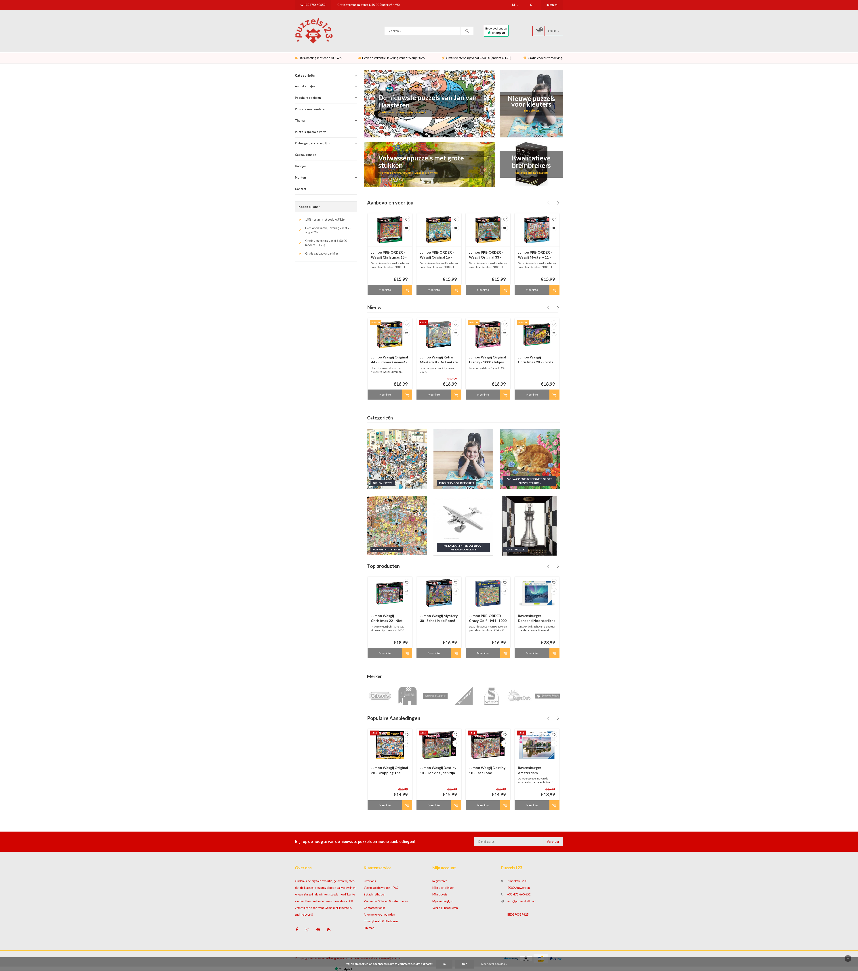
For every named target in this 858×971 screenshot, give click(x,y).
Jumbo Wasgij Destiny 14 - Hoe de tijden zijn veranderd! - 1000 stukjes (438, 770)
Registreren (439, 881)
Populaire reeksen (308, 97)
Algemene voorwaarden (379, 914)
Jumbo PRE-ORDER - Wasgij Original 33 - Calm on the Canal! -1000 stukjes (486, 255)
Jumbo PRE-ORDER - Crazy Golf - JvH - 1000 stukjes (488, 618)
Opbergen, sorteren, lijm (312, 143)
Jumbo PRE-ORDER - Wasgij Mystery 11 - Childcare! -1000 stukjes (535, 255)
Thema (300, 120)
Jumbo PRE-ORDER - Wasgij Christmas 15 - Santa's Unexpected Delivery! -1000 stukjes (389, 255)
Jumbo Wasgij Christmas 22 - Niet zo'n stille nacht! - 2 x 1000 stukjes (388, 618)
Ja (444, 964)
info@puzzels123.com (521, 901)
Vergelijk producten (445, 908)
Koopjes (301, 166)
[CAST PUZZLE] (529, 525)
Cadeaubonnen (305, 154)
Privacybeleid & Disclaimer (381, 921)
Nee (464, 964)
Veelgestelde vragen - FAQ (381, 887)
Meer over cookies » (494, 964)
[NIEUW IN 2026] (397, 459)
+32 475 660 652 (519, 894)
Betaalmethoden (374, 894)
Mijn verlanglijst (442, 901)
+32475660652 (315, 4)
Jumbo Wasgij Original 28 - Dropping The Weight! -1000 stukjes (389, 770)
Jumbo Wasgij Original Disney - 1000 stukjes (487, 359)
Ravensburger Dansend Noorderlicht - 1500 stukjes (536, 618)
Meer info (385, 289)
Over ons (370, 881)
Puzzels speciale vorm (310, 132)
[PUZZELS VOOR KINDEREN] (463, 459)
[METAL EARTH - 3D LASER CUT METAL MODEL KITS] (463, 525)
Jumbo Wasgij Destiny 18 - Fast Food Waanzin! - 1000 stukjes (487, 770)
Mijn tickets (439, 894)
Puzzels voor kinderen (310, 109)
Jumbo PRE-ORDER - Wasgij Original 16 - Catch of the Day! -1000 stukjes (437, 255)
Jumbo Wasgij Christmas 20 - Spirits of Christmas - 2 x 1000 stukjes (537, 360)
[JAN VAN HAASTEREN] (397, 525)
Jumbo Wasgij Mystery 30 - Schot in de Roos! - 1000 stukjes (439, 618)
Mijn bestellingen (443, 887)
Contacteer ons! (374, 908)
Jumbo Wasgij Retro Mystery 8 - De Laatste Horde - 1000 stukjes (439, 360)
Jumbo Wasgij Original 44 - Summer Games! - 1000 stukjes (389, 360)
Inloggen (551, 4)
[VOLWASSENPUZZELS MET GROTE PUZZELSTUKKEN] (529, 459)
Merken (300, 177)
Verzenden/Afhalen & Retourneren (386, 901)
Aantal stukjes (305, 86)
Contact (300, 189)
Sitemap (369, 928)
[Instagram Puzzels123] (307, 930)
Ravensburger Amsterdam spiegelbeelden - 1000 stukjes (536, 770)
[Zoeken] (467, 30)
